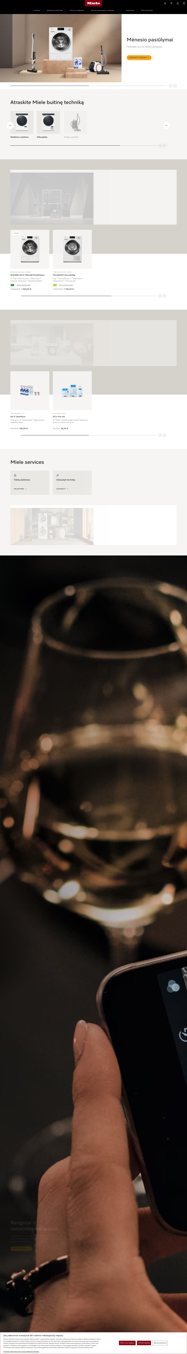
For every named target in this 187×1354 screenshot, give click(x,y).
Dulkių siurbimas (77, 10)
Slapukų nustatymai (160, 1343)
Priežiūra (130, 10)
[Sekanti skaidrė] (175, 85)
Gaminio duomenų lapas (24, 285)
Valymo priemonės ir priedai (102, 10)
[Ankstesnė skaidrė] (170, 85)
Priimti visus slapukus (127, 1343)
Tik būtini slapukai (144, 1343)
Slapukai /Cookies (33, 1351)
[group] (29, 260)
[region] (93, 51)
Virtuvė (37, 10)
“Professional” (147, 10)
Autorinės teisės (8, 1351)
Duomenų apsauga (21, 1351)
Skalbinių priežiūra (55, 10)
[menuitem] (38, 10)
